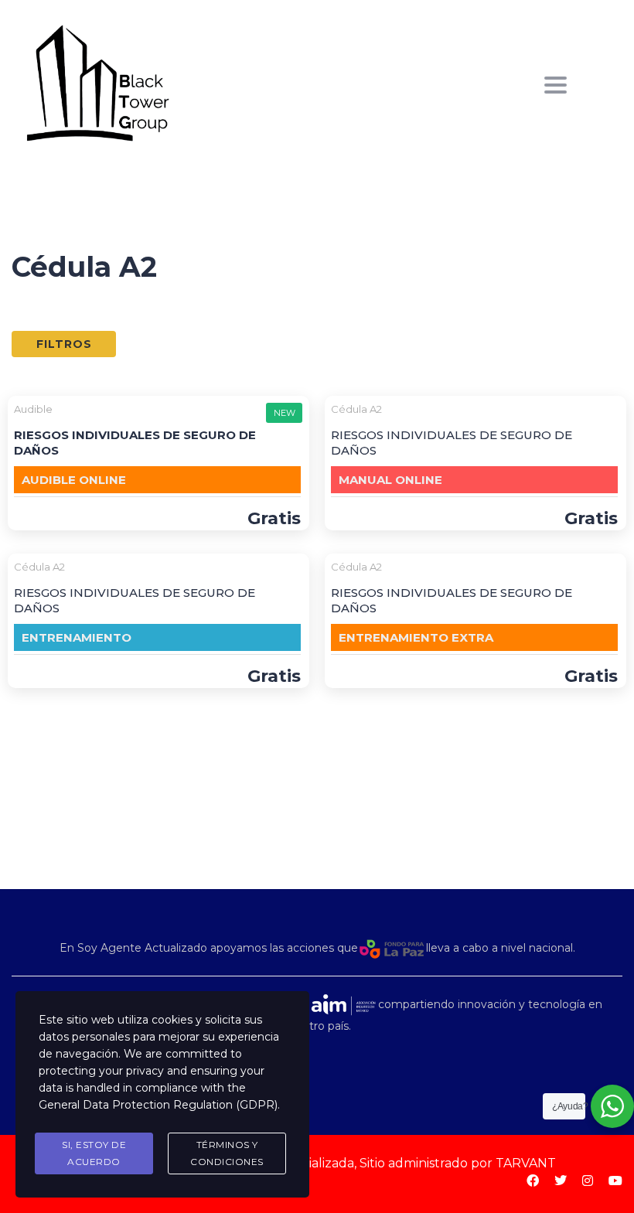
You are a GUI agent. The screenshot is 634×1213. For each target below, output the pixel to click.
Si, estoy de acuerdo (94, 1153)
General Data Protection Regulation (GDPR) (158, 1105)
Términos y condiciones (227, 1153)
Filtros (64, 344)
